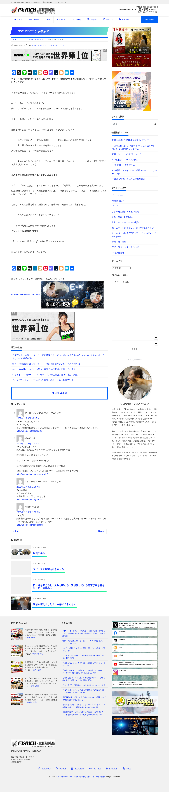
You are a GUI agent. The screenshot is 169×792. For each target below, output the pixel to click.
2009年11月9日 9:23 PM (28, 418)
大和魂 (47, 19)
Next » (101, 531)
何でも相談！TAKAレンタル (125, 160)
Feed (128, 768)
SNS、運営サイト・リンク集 (125, 247)
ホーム (19, 19)
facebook (109, 19)
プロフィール (33, 19)
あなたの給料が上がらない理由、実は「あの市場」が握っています (44, 369)
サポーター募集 (119, 242)
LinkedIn (113, 768)
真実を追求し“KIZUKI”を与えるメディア (130, 140)
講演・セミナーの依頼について (126, 154)
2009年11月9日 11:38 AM (28, 487)
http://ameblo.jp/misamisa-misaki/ (32, 474)
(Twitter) (78, 19)
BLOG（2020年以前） (39, 45)
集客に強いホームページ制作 (125, 222)
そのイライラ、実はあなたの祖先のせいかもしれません (83, 685)
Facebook (45, 768)
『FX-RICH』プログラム (123, 165)
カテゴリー (61, 19)
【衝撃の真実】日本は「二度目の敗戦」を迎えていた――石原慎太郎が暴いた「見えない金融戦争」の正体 (83, 713)
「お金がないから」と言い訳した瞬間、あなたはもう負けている (43, 380)
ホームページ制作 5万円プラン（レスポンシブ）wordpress (135, 235)
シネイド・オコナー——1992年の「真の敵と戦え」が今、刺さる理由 (45, 375)
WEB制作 (125, 19)
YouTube (96, 768)
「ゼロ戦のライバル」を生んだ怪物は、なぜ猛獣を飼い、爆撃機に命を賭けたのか (83, 691)
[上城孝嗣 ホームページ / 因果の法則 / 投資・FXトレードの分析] (33, 9)
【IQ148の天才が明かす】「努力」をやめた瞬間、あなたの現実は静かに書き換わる (84, 698)
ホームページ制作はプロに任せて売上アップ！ (134, 228)
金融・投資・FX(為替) (122, 217)
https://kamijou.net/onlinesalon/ (25, 294)
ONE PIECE (54, 45)
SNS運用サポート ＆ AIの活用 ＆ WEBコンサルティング (134, 172)
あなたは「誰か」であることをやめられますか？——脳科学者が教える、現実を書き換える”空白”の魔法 (83, 706)
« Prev (16, 531)
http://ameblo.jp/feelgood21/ (29, 431)
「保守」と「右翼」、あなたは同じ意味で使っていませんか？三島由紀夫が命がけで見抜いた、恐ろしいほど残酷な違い (58, 357)
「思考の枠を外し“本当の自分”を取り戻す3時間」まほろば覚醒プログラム (133, 147)
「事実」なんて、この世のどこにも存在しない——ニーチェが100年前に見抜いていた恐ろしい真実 (83, 671)
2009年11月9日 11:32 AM (28, 512)
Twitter (62, 768)
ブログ (62, 45)
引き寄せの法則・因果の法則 (125, 211)
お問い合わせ (149, 19)
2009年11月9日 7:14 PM (28, 443)
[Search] (155, 124)
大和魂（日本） (119, 201)
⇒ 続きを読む (37, 637)
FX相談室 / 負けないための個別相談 (128, 179)
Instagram (78, 768)
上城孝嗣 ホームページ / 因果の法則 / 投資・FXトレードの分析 (80, 777)
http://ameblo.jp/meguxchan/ (30, 525)
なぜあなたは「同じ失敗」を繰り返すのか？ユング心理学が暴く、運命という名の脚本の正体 (83, 679)
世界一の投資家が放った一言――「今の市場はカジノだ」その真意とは (46, 364)
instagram (93, 19)
